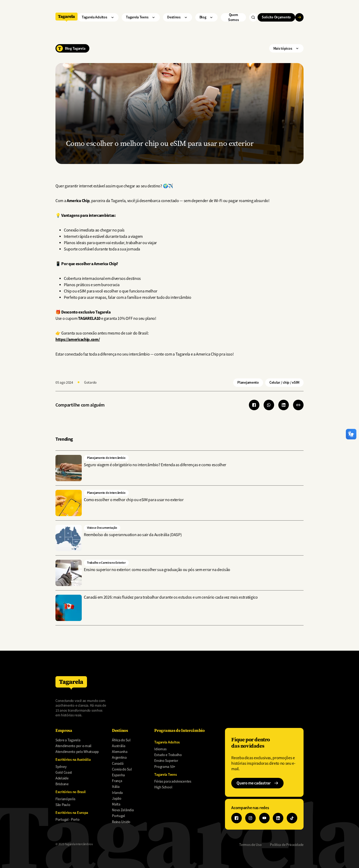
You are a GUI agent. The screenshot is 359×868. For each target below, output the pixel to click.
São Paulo (62, 804)
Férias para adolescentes (172, 781)
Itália (115, 786)
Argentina (119, 757)
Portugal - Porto (67, 819)
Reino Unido (121, 821)
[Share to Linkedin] (283, 405)
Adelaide (62, 778)
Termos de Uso (250, 844)
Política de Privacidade (287, 844)
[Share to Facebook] (254, 405)
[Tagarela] (66, 17)
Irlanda (117, 792)
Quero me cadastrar (253, 783)
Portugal (118, 815)
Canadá (117, 763)
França (117, 780)
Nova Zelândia (123, 810)
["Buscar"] (253, 17)
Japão (116, 798)
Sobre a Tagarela (67, 740)
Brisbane (62, 784)
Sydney (60, 766)
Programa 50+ (164, 766)
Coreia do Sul (122, 769)
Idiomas (160, 749)
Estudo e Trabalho (168, 754)
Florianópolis (65, 799)
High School (163, 787)
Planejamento (248, 382)
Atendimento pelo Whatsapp (77, 751)
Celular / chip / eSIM (284, 382)
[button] (298, 405)
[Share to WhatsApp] (269, 405)
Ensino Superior (166, 760)
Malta (116, 804)
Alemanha (119, 751)
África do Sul (121, 740)
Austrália (118, 745)
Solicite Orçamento (276, 17)
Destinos (174, 17)
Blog (202, 17)
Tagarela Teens (137, 17)
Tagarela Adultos (94, 17)
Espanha (118, 775)
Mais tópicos (282, 48)
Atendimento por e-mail (73, 745)
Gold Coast (63, 772)
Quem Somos (233, 17)
